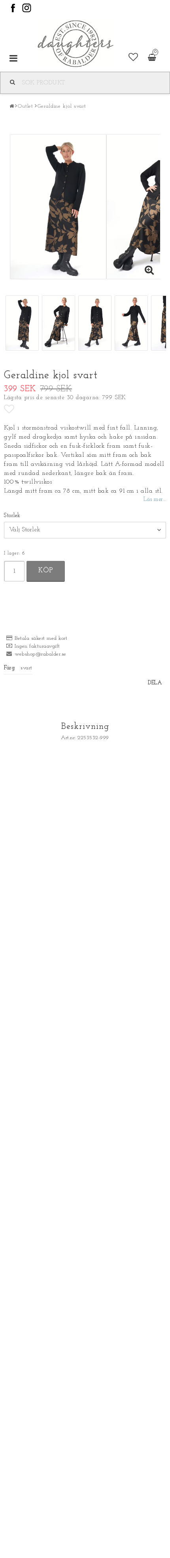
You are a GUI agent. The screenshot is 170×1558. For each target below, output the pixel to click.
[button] (133, 58)
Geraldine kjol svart (62, 106)
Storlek (12, 516)
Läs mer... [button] (155, 500)
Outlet (25, 106)
